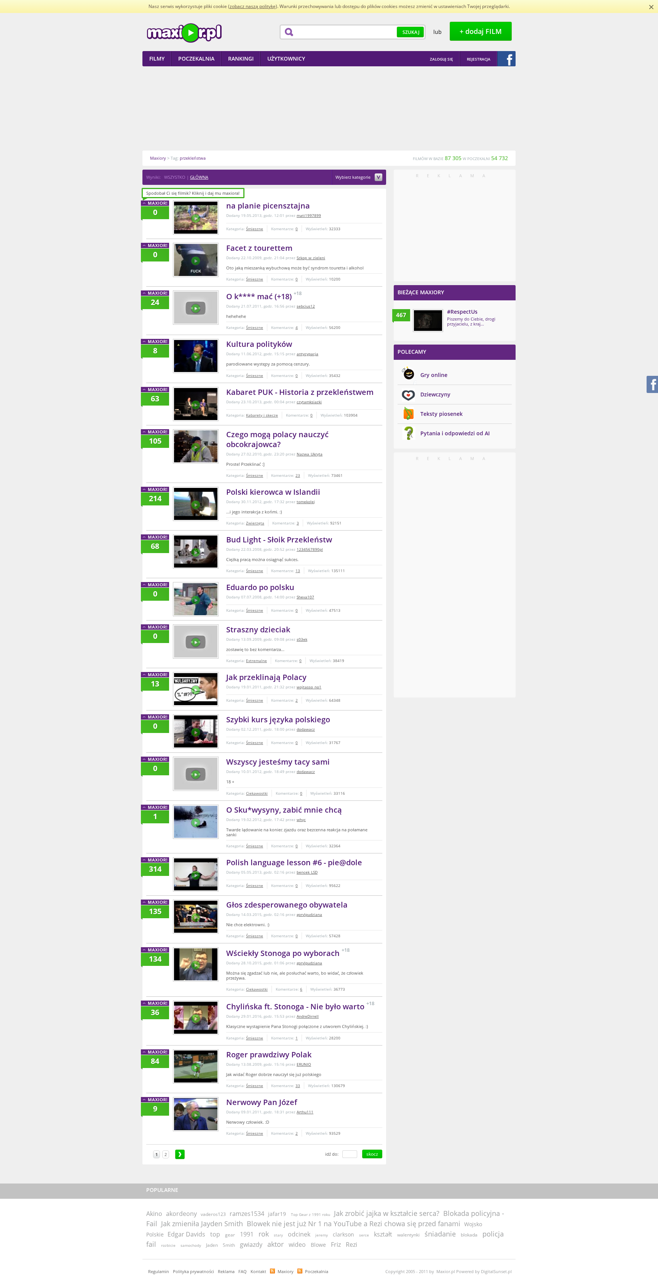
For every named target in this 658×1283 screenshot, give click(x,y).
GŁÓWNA (199, 177)
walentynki (408, 1235)
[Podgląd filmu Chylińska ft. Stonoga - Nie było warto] (196, 1018)
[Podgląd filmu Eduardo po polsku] (196, 599)
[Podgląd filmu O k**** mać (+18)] (196, 307)
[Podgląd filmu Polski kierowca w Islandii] (196, 504)
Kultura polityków (259, 344)
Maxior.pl (184, 33)
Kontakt (258, 1271)
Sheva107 (305, 597)
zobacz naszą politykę (253, 6)
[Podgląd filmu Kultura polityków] (196, 356)
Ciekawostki (257, 793)
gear (230, 1235)
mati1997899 (309, 215)
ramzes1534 (247, 1213)
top (215, 1234)
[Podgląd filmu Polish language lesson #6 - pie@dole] (196, 874)
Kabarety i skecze (262, 415)
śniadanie (440, 1233)
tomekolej (306, 501)
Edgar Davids (186, 1234)
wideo (297, 1244)
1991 (247, 1234)
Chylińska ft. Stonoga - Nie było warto (296, 1006)
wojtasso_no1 (309, 687)
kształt (383, 1234)
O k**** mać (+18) (260, 296)
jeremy (321, 1235)
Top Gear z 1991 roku (310, 1214)
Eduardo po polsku (260, 587)
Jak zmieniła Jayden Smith (202, 1223)
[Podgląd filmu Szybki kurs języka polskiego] (196, 731)
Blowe (318, 1244)
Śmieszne (254, 228)
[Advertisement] (329, 108)
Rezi (351, 1244)
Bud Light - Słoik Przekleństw (279, 539)
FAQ (242, 1271)
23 (297, 475)
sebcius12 (306, 306)
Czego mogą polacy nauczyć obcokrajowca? (277, 439)
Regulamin (158, 1271)
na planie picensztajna (268, 205)
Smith (229, 1245)
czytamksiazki (309, 401)
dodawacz (306, 729)
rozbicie (168, 1245)
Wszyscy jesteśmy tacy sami (278, 762)
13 (297, 570)
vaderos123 (213, 1214)
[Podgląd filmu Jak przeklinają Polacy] (196, 689)
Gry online (433, 374)
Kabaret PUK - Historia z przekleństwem (300, 392)
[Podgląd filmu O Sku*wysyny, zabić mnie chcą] (196, 822)
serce (364, 1235)
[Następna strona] (180, 1154)
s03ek (302, 639)
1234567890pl (310, 549)
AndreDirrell (308, 1016)
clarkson (343, 1234)
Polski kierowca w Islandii (273, 492)
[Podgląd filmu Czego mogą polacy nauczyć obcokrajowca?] (196, 446)
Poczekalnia (316, 1271)
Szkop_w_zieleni (311, 257)
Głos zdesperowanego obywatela (287, 905)
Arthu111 (305, 1112)
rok (264, 1233)
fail (151, 1244)
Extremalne (256, 660)
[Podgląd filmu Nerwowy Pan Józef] (196, 1114)
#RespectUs (462, 311)
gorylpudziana (309, 914)
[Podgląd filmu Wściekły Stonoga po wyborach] (196, 964)
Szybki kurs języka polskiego (278, 719)
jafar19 (277, 1213)
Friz (336, 1244)
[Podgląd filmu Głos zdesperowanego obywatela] (196, 917)
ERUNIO (304, 1064)
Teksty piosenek (441, 413)
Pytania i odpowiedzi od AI (455, 433)
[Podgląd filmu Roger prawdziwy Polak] (196, 1066)
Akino (154, 1213)
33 (297, 1085)
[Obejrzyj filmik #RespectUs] (428, 320)
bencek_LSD (307, 872)
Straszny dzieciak (258, 629)
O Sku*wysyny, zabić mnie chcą (284, 810)
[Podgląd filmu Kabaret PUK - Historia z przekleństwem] (196, 404)
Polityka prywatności (193, 1271)
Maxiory (286, 1271)
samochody (190, 1245)
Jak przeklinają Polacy (266, 677)
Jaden (212, 1245)
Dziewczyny (435, 394)
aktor (275, 1244)
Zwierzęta (255, 523)
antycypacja (307, 353)
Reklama (226, 1271)
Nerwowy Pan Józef (261, 1102)
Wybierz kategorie (353, 177)
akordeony (181, 1213)
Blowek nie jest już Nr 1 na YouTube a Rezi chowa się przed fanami (353, 1223)
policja (493, 1233)
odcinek (299, 1234)
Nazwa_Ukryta (310, 454)
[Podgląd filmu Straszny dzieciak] (196, 641)
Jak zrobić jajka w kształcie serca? (386, 1213)
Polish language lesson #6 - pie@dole (294, 862)
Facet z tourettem (259, 248)
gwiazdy (251, 1244)
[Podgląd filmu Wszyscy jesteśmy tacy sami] (196, 774)
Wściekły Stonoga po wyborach (284, 953)
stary (278, 1235)
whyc (301, 819)
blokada (469, 1235)
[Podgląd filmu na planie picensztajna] (196, 217)
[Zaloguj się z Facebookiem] (506, 58)
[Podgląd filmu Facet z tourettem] (196, 260)
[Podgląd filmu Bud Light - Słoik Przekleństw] (196, 551)
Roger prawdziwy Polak (268, 1054)
